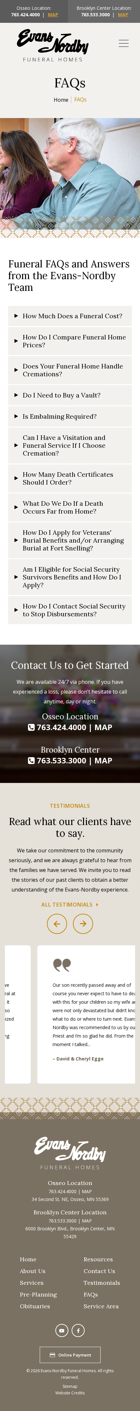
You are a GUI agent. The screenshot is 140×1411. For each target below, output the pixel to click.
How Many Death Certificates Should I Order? (68, 478)
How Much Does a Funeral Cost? (72, 316)
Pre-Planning (38, 1294)
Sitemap (70, 1386)
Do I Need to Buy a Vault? (62, 395)
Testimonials (102, 1282)
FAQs (91, 1294)
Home (61, 99)
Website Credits (70, 1393)
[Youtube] (61, 1330)
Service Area (101, 1306)
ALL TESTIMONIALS (67, 904)
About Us (33, 1271)
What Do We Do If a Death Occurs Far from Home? (63, 507)
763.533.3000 (95, 14)
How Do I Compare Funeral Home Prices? (74, 341)
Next (83, 924)
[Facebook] (78, 1330)
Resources (98, 1259)
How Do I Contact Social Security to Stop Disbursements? (74, 610)
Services (32, 1282)
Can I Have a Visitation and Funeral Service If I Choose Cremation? (64, 445)
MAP (53, 14)
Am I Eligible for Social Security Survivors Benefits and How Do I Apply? (72, 577)
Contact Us (99, 1271)
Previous (57, 924)
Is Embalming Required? (60, 416)
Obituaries (35, 1306)
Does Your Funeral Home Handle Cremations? (73, 370)
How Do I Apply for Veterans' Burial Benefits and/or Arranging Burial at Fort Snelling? (73, 540)
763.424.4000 (25, 14)
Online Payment (74, 1355)
